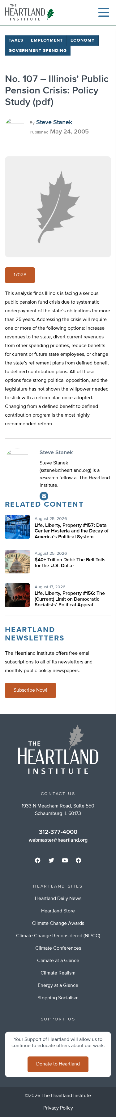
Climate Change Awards (58, 923)
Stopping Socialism (58, 998)
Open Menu (103, 12)
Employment (47, 40)
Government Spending (38, 50)
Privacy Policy (58, 1108)
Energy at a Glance (58, 985)
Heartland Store (58, 911)
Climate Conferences (58, 948)
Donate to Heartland (58, 1064)
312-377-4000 (58, 832)
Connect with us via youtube (65, 860)
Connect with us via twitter (51, 860)
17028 (20, 275)
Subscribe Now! (30, 690)
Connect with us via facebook (38, 860)
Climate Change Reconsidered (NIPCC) (58, 936)
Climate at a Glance (58, 960)
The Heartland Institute (31, 12)
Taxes (16, 40)
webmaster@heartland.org (58, 840)
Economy (83, 40)
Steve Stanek (54, 122)
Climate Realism (58, 973)
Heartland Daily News (58, 898)
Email (44, 496)
